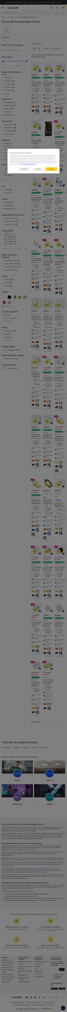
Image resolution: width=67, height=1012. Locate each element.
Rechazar (38, 169)
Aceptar (51, 169)
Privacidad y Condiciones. (28, 164)
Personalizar (24, 169)
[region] (33, 161)
